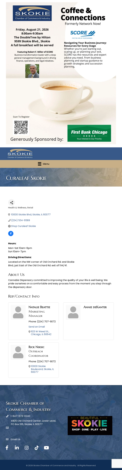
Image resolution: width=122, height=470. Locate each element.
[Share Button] (11, 202)
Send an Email (37, 326)
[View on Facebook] (10, 235)
